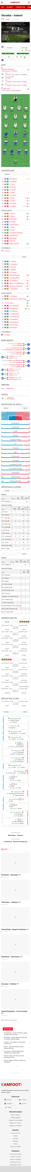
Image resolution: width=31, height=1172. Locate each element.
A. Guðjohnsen (5, 89)
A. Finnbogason (14, 306)
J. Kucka (8, 74)
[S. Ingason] (12, 152)
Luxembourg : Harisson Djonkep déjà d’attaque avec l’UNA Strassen (13, 1052)
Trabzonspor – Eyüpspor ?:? (11, 902)
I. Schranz (12, 201)
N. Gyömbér (13, 182)
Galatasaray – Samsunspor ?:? (11, 957)
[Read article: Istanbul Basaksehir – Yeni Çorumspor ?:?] (15, 999)
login (6, 1020)
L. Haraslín (23, 74)
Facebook (9, 1100)
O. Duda (7, 78)
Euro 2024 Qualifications (12, 23)
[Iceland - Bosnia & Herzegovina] (15, 684)
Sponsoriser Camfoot (15, 1165)
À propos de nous (15, 1133)
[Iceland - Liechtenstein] (15, 672)
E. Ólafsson (13, 261)
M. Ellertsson (13, 327)
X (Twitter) (24, 1100)
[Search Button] (29, 2)
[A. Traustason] (6, 143)
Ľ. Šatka (12, 227)
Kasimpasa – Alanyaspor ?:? (11, 875)
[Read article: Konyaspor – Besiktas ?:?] (15, 972)
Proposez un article (15, 1157)
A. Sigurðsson (14, 289)
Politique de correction (15, 1123)
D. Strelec (12, 241)
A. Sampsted (13, 264)
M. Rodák (12, 222)
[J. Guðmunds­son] (15, 143)
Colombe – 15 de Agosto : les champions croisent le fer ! (15, 1043)
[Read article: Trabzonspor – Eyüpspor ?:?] (15, 890)
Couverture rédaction (15, 1146)
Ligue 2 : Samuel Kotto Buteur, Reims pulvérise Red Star (14, 1047)
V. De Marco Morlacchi (16, 233)
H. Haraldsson (14, 319)
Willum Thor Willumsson (17, 283)
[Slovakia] (6, 30)
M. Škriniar (13, 187)
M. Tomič (12, 230)
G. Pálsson (13, 71)
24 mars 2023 (15, 19)
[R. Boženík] (15, 126)
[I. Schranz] (6, 126)
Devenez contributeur (15, 1159)
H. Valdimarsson (14, 314)
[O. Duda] (25, 117)
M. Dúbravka (13, 179)
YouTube (24, 1103)
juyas (8, 19)
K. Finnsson (13, 272)
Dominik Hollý (14, 235)
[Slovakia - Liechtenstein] (15, 647)
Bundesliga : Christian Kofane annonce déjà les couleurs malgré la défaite (15, 1038)
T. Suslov (12, 213)
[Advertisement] (15, 1169)
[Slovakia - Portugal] (15, 653)
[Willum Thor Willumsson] (25, 135)
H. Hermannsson (15, 317)
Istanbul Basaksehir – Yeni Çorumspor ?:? (14, 1012)
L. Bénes (12, 216)
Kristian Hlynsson (15, 275)
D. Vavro (12, 184)
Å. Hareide (7, 335)
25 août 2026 (5, 877)
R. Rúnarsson (14, 311)
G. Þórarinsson (14, 325)
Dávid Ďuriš (13, 219)
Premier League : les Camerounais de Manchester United (14, 1056)
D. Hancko (13, 190)
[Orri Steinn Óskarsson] (15, 135)
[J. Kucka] (6, 117)
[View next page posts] (17, 1066)
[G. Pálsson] (19, 152)
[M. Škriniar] (19, 108)
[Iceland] (25, 30)
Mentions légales (15, 1115)
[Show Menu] (2, 2)
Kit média (15, 1138)
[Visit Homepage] (15, 2)
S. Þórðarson (13, 296)
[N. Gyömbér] (4, 108)
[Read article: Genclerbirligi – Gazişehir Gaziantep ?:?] (15, 917)
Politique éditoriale (15, 1117)
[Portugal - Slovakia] (15, 640)
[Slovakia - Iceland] (15, 627)
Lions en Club (20, 7)
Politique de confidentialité (15, 1120)
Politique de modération (15, 1125)
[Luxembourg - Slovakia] (15, 634)
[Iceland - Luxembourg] (15, 678)
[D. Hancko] (26, 108)
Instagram (9, 1103)
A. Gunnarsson (9, 303)
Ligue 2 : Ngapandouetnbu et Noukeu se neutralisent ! (14, 1061)
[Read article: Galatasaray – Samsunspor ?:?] (15, 944)
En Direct (10, 7)
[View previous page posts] (14, 1066)
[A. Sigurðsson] (6, 135)
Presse (15, 1144)
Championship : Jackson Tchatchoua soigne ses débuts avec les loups (15, 1033)
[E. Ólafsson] (15, 161)
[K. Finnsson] (4, 152)
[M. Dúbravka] (15, 100)
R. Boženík (13, 203)
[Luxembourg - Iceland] (15, 691)
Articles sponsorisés (15, 1162)
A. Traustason (14, 281)
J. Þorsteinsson (14, 322)
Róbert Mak (13, 238)
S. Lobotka (13, 195)
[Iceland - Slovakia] (15, 703)
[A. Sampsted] (26, 152)
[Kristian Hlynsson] (25, 143)
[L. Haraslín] (25, 126)
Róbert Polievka (14, 244)
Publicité (15, 1136)
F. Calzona (7, 251)
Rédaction (15, 1141)
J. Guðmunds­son (15, 90)
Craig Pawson (10, 388)
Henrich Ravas (14, 224)
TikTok (9, 1107)
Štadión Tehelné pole (10, 24)
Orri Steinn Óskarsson (7, 69)
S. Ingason (13, 270)
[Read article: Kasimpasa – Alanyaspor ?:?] (15, 863)
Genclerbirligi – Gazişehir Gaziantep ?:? (14, 929)
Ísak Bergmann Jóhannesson (18, 299)
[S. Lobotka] (15, 117)
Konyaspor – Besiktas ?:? (10, 984)
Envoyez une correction (15, 1154)
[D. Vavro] (12, 108)
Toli (2, 7)
